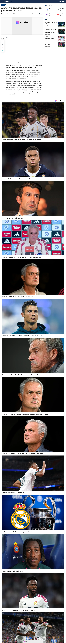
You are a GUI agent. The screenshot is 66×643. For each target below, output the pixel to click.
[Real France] (8, 1)
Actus (3, 4)
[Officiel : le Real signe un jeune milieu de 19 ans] (61, 38)
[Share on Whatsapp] (2, 47)
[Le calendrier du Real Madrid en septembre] (61, 44)
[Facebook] (50, 9)
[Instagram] (50, 14)
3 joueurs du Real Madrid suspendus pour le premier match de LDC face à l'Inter (51, 31)
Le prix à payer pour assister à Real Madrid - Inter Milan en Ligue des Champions (51, 24)
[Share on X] (40, 14)
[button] (2, 1)
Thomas (3, 13)
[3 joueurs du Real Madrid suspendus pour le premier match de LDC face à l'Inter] (61, 31)
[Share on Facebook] (38, 14)
